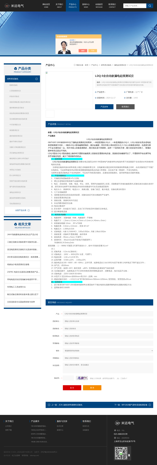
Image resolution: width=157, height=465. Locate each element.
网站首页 (46, 5)
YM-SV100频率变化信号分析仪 (39, 438)
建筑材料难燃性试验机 (18, 198)
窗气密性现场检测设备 (18, 187)
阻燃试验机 (14, 85)
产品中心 (73, 5)
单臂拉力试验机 (15, 170)
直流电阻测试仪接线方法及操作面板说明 (23, 249)
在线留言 (99, 5)
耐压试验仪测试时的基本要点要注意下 (23, 294)
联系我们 (112, 5)
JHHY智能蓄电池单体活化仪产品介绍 (22, 234)
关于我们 (59, 5)
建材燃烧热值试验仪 (17, 108)
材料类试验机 (12, 79)
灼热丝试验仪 (14, 96)
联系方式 (86, 426)
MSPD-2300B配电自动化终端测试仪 (39, 434)
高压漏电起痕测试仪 (17, 153)
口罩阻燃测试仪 (15, 91)
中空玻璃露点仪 (15, 125)
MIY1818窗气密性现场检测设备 (134, 405)
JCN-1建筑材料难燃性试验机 (70, 405)
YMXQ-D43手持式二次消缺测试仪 (39, 430)
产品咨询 (104, 107)
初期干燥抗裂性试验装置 (18, 181)
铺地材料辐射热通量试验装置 (20, 164)
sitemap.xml (34, 455)
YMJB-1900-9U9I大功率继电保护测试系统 (39, 442)
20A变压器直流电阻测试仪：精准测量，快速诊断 (23, 257)
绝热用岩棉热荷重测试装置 (19, 113)
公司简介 (8, 426)
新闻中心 (86, 5)
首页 (86, 65)
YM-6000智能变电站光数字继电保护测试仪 (39, 426)
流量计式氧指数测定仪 (18, 147)
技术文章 (60, 426)
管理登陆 (25, 455)
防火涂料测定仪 (15, 175)
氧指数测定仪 (14, 130)
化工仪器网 (16, 455)
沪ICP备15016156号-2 (49, 452)
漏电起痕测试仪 (15, 192)
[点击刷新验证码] (82, 378)
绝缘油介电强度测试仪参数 (18, 264)
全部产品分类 (20, 210)
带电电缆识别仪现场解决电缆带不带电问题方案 (23, 279)
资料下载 (8, 430)
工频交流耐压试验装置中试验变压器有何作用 (23, 242)
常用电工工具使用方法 (16, 287)
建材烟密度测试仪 (16, 136)
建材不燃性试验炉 (16, 141)
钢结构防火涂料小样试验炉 (19, 158)
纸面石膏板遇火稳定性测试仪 (20, 102)
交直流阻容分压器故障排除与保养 (21, 302)
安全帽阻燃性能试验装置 (18, 119)
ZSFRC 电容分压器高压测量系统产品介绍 (23, 272)
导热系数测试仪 (15, 204)
